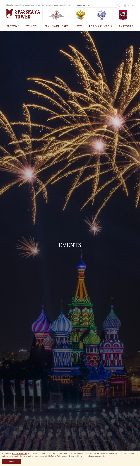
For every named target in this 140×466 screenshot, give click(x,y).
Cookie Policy (56, 456)
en (129, 5)
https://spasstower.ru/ (19, 454)
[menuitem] (13, 26)
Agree (11, 461)
